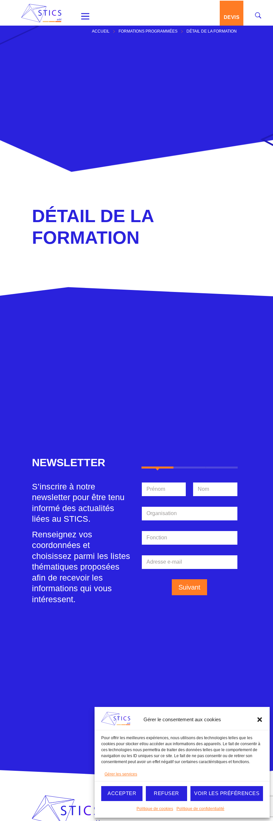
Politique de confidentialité (200, 808)
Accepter (122, 793)
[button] (259, 719)
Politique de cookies (154, 808)
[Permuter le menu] (85, 16)
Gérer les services (121, 774)
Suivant (189, 587)
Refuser (166, 793)
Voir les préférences (226, 793)
